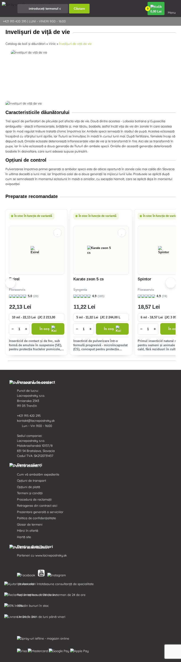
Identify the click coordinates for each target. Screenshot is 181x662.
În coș (44, 329)
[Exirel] (37, 250)
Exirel (14, 279)
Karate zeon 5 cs (88, 279)
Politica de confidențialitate (36, 518)
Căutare (79, 8)
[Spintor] (165, 250)
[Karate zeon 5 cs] (101, 250)
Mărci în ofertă (27, 530)
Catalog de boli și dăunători (25, 44)
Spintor (144, 279)
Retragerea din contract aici (37, 505)
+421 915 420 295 (29, 415)
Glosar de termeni (29, 524)
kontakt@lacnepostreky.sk (36, 420)
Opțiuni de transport (31, 480)
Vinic (52, 44)
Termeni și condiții (30, 493)
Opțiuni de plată (28, 487)
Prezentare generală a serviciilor (40, 512)
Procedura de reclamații (34, 499)
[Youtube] (42, 574)
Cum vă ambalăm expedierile (38, 474)
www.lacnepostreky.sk (51, 555)
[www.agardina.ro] (27, 574)
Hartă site (24, 537)
